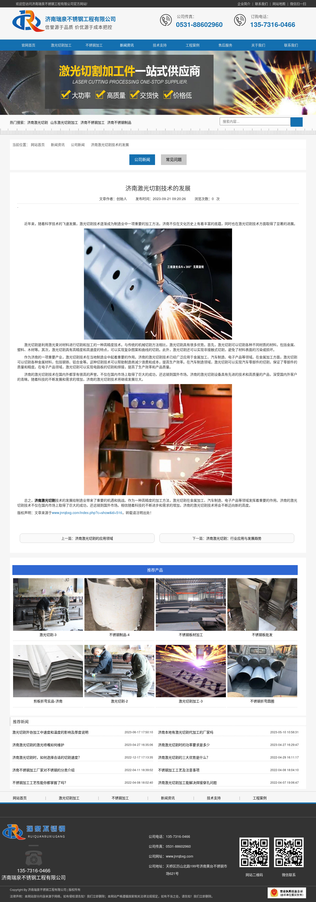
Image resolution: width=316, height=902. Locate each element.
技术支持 (160, 44)
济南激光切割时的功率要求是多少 (184, 744)
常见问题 (174, 159)
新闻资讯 (127, 44)
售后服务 (225, 44)
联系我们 (261, 3)
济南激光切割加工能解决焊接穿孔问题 (187, 782)
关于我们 (258, 44)
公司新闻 (78, 144)
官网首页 (28, 44)
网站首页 (38, 144)
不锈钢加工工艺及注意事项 (178, 769)
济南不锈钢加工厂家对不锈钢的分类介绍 (43, 769)
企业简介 (243, 3)
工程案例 (192, 44)
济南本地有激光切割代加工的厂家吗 (185, 732)
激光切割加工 (61, 44)
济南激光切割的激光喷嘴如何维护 (38, 744)
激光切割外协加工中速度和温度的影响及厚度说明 (50, 732)
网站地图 (279, 3)
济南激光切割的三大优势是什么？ (184, 757)
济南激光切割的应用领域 (94, 538)
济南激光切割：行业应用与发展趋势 (233, 538)
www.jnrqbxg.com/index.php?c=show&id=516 (87, 512)
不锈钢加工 (94, 44)
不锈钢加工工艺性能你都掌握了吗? (39, 782)
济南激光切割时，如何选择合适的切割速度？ (46, 757)
